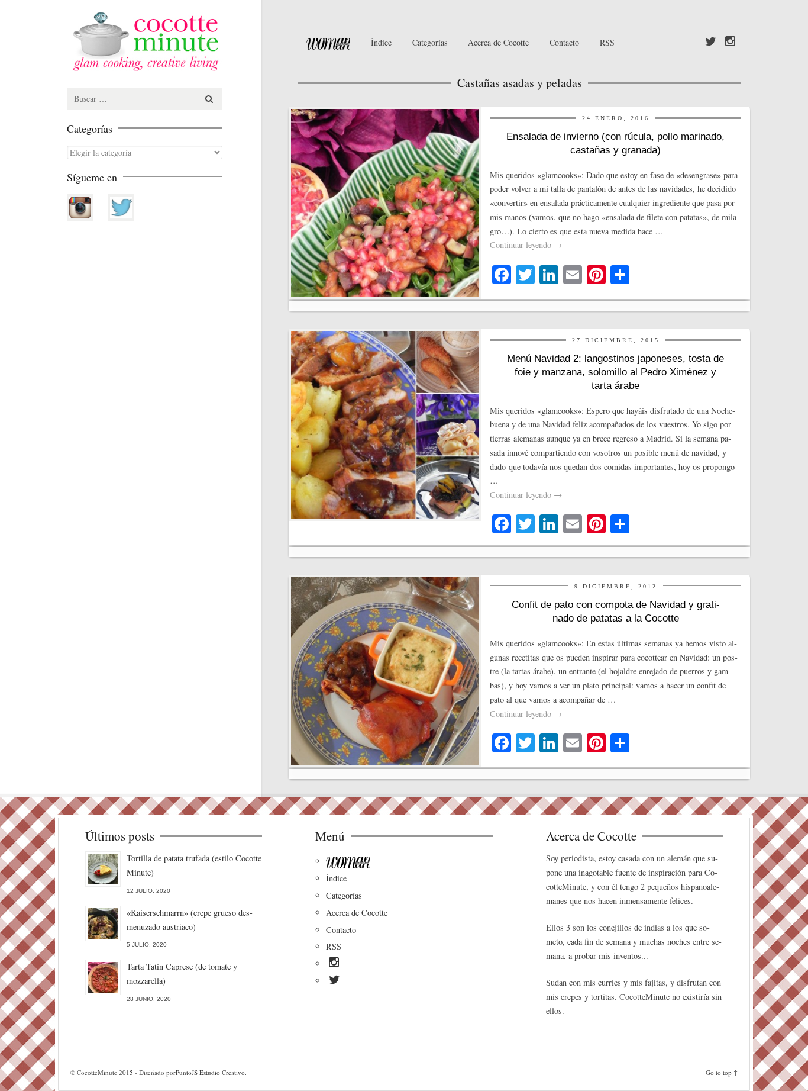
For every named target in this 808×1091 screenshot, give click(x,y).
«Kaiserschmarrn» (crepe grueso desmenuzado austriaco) (190, 919)
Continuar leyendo (526, 244)
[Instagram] (730, 42)
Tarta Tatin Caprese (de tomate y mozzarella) (182, 973)
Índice (381, 42)
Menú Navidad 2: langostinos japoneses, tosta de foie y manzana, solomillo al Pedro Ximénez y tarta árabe (615, 372)
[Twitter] (710, 42)
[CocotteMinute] (173, 41)
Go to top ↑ (722, 1072)
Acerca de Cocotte (498, 42)
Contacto (564, 42)
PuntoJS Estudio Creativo (210, 1072)
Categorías (429, 42)
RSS (607, 42)
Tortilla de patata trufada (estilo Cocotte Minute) (194, 865)
